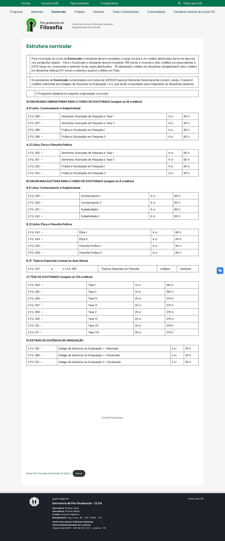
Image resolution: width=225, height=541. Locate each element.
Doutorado (59, 11)
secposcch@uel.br (70, 514)
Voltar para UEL (193, 3)
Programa (16, 11)
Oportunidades (79, 3)
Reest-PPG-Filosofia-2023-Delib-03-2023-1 (48, 473)
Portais (25, 3)
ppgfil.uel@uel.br (60, 498)
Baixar (79, 473)
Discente (98, 11)
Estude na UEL (50, 3)
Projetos (79, 11)
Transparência (109, 3)
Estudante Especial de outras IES (194, 11)
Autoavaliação (156, 11)
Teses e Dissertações (125, 11)
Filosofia (51, 27)
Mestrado (37, 11)
